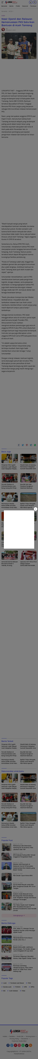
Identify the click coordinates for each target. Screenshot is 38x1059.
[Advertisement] (19, 529)
